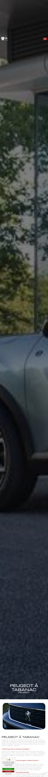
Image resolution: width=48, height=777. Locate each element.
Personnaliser (8, 773)
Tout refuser (8, 771)
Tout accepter (8, 769)
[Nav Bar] (45, 39)
